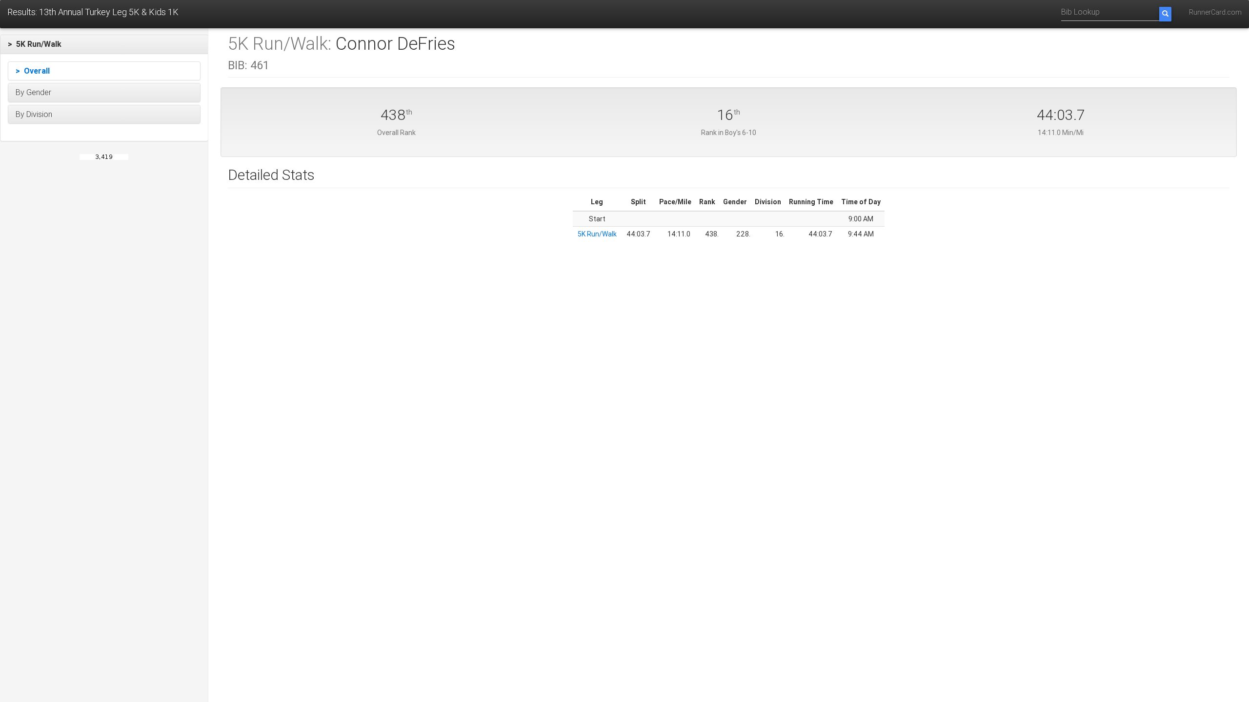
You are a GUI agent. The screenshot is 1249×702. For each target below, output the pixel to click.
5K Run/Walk (597, 234)
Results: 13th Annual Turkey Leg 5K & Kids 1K (93, 12)
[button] (104, 44)
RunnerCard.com (1215, 12)
